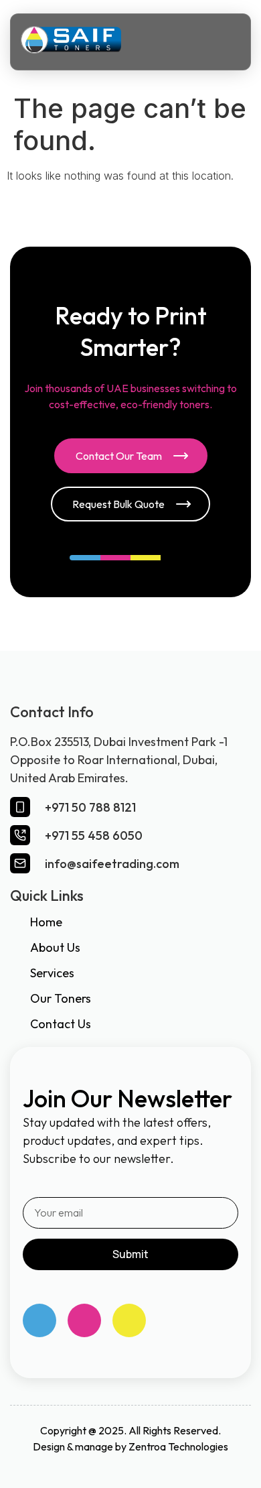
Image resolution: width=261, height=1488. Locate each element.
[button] (223, 42)
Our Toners (60, 998)
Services (52, 973)
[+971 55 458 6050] (20, 835)
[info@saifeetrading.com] (20, 863)
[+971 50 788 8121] (20, 807)
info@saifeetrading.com (112, 863)
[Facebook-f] (39, 1320)
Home (46, 922)
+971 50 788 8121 (90, 807)
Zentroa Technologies (178, 1446)
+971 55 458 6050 (94, 835)
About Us (55, 947)
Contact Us (60, 1024)
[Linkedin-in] (129, 1320)
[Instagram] (84, 1320)
